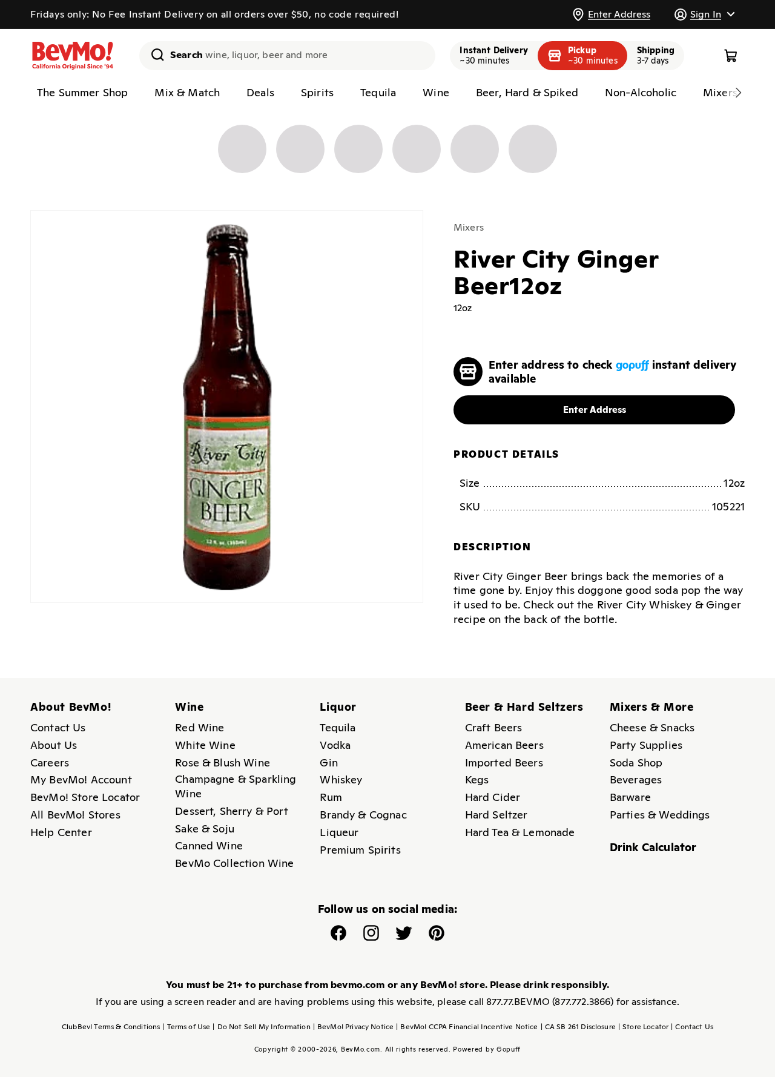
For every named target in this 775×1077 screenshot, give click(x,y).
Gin (328, 762)
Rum (330, 797)
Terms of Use (186, 1027)
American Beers (504, 745)
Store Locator (643, 1027)
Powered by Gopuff (487, 1049)
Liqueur (339, 832)
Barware (630, 797)
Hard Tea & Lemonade (520, 832)
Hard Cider (493, 797)
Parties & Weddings (660, 815)
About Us (53, 745)
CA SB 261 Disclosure (578, 1027)
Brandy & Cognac (363, 815)
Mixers (468, 227)
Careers (49, 762)
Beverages (636, 779)
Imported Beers (504, 762)
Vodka (335, 745)
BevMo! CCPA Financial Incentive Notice (467, 1027)
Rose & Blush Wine (222, 762)
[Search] (153, 54)
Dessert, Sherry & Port (231, 811)
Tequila (337, 727)
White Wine (205, 745)
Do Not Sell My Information (261, 1027)
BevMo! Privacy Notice (353, 1027)
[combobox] (287, 56)
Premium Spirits (360, 850)
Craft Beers (494, 727)
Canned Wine (209, 845)
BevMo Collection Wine (234, 863)
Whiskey (341, 779)
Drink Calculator (653, 847)
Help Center (61, 832)
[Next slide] (738, 93)
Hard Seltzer (496, 815)
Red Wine (199, 727)
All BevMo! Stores (75, 815)
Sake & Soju (204, 828)
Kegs (477, 779)
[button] (704, 14)
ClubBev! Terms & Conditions (111, 1027)
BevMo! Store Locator (85, 797)
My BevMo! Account (81, 779)
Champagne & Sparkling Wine (235, 786)
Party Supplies (646, 745)
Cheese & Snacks (652, 727)
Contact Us (58, 727)
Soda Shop (636, 762)
